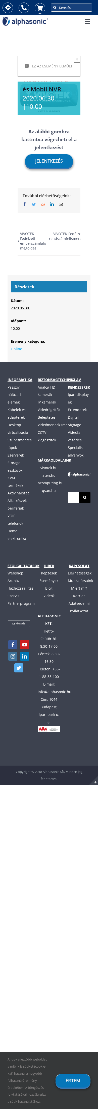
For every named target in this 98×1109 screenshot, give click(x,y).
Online (16, 348)
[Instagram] (12, 656)
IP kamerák (47, 402)
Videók (49, 595)
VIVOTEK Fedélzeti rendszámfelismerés (66, 236)
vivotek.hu (49, 467)
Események (48, 580)
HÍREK (49, 565)
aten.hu (49, 475)
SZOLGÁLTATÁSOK (23, 565)
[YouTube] (24, 644)
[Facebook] (12, 644)
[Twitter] (18, 667)
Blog (49, 588)
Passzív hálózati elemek (14, 395)
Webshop (15, 573)
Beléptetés (47, 417)
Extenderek (77, 409)
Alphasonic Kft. (54, 771)
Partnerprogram (21, 603)
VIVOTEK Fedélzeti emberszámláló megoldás (33, 240)
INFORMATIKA (20, 379)
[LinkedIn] (24, 656)
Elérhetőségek (79, 573)
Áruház (14, 580)
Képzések (49, 573)
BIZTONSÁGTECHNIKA (57, 379)
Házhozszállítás (20, 588)
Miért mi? (79, 588)
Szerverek (16, 455)
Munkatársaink (80, 580)
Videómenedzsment (54, 424)
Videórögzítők (49, 409)
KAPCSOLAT (79, 565)
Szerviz (13, 595)
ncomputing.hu (51, 483)
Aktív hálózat (18, 493)
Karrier (79, 595)
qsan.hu (49, 490)
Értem (73, 1080)
